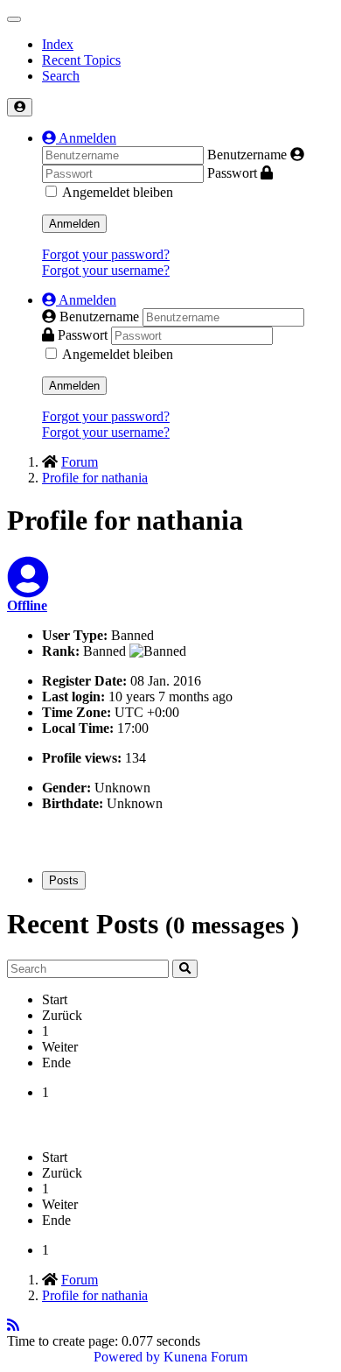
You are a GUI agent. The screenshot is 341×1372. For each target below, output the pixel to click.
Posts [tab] (64, 880)
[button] (79, 137)
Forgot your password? (106, 254)
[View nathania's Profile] (28, 587)
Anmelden (74, 223)
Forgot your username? (106, 270)
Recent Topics (81, 60)
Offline (27, 605)
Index (57, 44)
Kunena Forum (205, 1356)
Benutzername (247, 154)
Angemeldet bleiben (117, 192)
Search (61, 75)
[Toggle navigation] (14, 19)
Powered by (127, 1356)
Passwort (232, 172)
